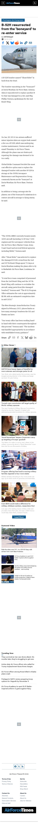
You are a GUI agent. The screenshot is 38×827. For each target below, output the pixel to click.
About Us (23, 798)
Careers (22, 795)
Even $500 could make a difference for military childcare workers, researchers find (17, 504)
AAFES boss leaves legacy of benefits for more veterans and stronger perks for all (17, 370)
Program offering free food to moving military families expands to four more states (18, 472)
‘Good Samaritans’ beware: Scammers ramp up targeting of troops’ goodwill (18, 438)
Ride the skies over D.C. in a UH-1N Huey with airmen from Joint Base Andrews (16, 550)
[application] (18, 538)
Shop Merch (24, 789)
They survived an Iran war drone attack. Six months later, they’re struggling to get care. (17, 658)
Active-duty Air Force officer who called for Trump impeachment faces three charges (17, 665)
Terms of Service (7, 784)
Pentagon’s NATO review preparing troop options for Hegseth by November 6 (17, 680)
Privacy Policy (6, 781)
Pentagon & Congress (13, 20)
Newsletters (24, 784)
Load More (19, 517)
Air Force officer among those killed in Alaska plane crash (18, 672)
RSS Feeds (23, 786)
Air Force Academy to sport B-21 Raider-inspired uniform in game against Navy (16, 687)
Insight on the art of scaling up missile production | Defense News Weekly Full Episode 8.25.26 (25, 577)
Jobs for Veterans (25, 801)
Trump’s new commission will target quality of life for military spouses (18, 404)
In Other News (7, 345)
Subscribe (23, 781)
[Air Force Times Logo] (13, 3)
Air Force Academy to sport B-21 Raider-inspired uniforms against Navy (24, 557)
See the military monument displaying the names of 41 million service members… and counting (25, 567)
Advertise (5, 795)
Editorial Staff (6, 803)
